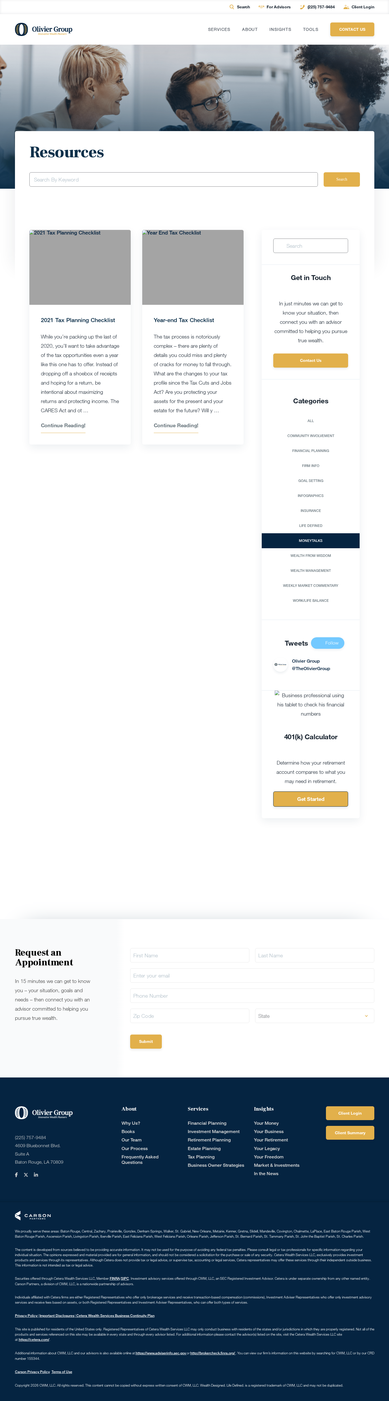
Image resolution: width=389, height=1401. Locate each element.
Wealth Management (311, 570)
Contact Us (311, 360)
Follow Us (332, 644)
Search (243, 6)
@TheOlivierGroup (311, 668)
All (311, 421)
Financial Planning (310, 451)
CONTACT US (352, 29)
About (250, 29)
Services (219, 29)
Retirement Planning (209, 1140)
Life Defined (310, 525)
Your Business (269, 1131)
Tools (311, 29)
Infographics (311, 496)
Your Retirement (271, 1140)
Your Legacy (267, 1148)
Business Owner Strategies (216, 1165)
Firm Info (310, 466)
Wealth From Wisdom (311, 555)
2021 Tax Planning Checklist (78, 320)
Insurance (311, 510)
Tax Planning (201, 1157)
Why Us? (131, 1123)
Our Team (132, 1140)
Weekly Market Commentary (310, 585)
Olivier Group (306, 661)
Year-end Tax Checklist (184, 320)
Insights (280, 29)
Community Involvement (310, 436)
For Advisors (279, 6)
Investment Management (214, 1131)
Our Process (135, 1148)
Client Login (363, 6)
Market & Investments (276, 1165)
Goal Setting (310, 481)
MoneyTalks (310, 540)
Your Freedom (269, 1157)
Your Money (266, 1123)
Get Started (311, 799)
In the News (266, 1173)
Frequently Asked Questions (140, 1159)
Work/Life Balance (311, 600)
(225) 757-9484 (321, 6)
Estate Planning (204, 1148)
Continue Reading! (63, 425)
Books (128, 1131)
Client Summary (350, 1132)
